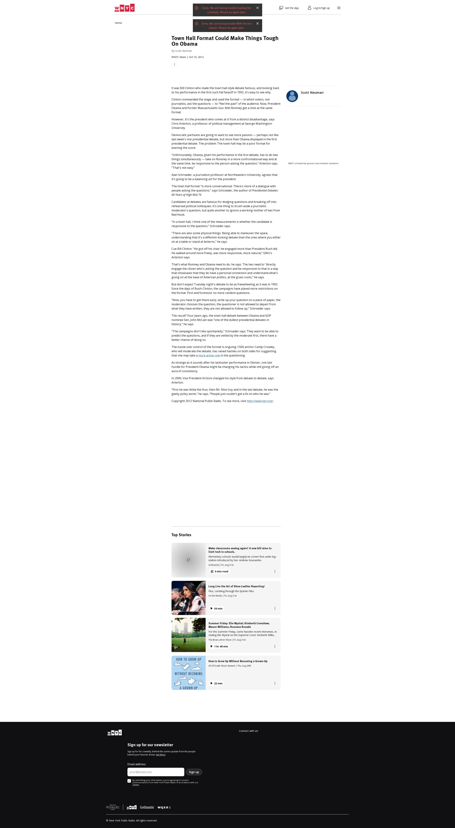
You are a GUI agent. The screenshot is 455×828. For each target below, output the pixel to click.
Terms (135, 784)
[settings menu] (339, 8)
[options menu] (174, 64)
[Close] (257, 7)
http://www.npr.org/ (260, 401)
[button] (226, 560)
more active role (209, 355)
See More (160, 754)
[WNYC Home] (125, 8)
